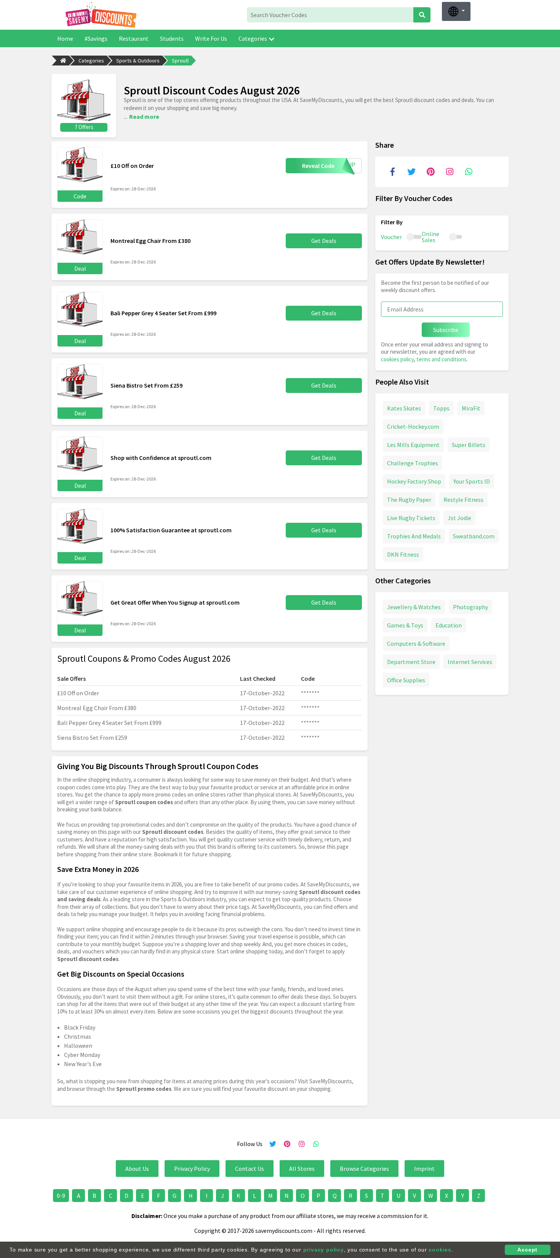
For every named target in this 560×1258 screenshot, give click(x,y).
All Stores (302, 1168)
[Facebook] (392, 171)
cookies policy (397, 359)
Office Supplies (406, 680)
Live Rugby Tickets (411, 518)
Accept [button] (527, 1250)
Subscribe (445, 330)
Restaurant (134, 38)
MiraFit (471, 408)
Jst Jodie (459, 518)
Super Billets (468, 445)
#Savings (96, 38)
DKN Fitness (403, 554)
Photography (470, 607)
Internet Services (470, 662)
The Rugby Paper (409, 499)
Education (448, 625)
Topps (441, 408)
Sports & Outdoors (138, 60)
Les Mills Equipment (413, 445)
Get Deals (323, 240)
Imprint (424, 1168)
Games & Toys (405, 625)
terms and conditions (441, 359)
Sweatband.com (473, 536)
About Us (137, 1168)
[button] (456, 11)
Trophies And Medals (414, 536)
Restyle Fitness (463, 499)
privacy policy (323, 1250)
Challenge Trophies (412, 463)
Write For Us (211, 38)
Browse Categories (364, 1168)
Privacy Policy (192, 1168)
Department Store (411, 662)
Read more (144, 116)
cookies (440, 1250)
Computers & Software (416, 643)
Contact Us (249, 1168)
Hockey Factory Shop (414, 481)
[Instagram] (449, 171)
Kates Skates (404, 408)
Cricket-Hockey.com (413, 426)
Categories (252, 38)
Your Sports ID (471, 481)
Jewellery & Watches (414, 607)
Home (65, 38)
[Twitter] (411, 171)
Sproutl (180, 60)
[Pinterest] (430, 171)
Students (172, 38)
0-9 (61, 1195)
